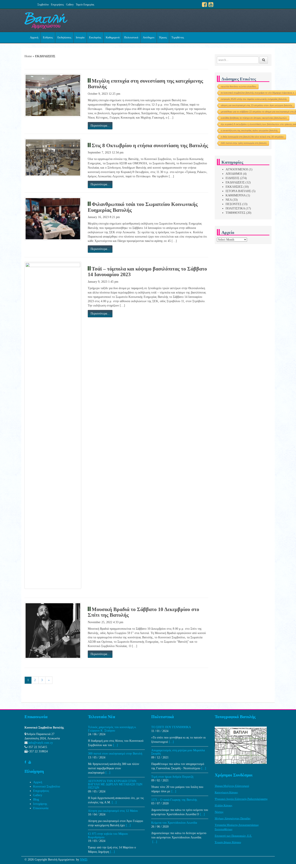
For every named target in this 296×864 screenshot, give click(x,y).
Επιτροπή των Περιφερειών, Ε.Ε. (233, 835)
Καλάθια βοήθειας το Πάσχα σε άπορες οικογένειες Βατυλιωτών (254, 118)
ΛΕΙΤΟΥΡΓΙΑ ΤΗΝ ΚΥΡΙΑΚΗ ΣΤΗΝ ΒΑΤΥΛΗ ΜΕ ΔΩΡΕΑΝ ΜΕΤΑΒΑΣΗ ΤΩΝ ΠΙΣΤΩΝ (115, 784)
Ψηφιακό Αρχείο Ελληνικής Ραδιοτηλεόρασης (241, 798)
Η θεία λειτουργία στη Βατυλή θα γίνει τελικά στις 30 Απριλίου (252, 136)
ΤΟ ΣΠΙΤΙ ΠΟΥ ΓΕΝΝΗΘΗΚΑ (171, 727)
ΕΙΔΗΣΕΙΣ (232, 178)
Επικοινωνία (40, 808)
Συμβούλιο (43, 4)
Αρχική (34, 37)
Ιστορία (80, 37)
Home (28, 56)
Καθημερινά (113, 37)
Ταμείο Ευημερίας (85, 4)
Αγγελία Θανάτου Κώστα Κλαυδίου (238, 86)
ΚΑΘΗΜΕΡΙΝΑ (236, 195)
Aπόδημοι (149, 37)
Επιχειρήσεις (57, 4)
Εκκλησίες (95, 37)
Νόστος (219, 811)
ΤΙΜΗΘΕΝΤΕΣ (235, 212)
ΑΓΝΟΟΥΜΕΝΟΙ (237, 169)
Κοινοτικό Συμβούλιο (46, 786)
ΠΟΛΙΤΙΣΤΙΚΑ (235, 208)
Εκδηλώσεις (64, 37)
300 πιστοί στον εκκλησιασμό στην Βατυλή (115, 753)
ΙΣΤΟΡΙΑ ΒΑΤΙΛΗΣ (238, 191)
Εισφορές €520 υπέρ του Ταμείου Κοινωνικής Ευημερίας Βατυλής (254, 99)
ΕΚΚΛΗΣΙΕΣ (234, 186)
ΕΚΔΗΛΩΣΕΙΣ (235, 182)
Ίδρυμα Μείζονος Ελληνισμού (232, 785)
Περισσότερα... (100, 125)
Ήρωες (163, 37)
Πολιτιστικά (131, 37)
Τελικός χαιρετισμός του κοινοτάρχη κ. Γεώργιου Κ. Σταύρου (112, 728)
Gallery (70, 4)
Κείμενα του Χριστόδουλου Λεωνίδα (174, 822)
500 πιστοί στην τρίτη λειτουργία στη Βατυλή (244, 143)
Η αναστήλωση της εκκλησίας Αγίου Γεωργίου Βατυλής (249, 130)
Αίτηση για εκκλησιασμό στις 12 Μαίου (113, 810)
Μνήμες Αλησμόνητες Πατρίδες (232, 818)
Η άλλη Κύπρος (223, 805)
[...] (115, 745)
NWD (83, 859)
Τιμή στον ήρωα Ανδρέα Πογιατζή (172, 776)
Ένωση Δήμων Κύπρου (228, 842)
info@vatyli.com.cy (40, 742)
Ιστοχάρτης (40, 803)
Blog (36, 799)
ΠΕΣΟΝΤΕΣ (233, 204)
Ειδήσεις (48, 37)
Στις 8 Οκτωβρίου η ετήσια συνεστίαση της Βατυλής (150, 145)
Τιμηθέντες (177, 37)
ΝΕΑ (229, 199)
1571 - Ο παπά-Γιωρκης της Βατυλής (174, 799)
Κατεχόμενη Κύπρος (226, 792)
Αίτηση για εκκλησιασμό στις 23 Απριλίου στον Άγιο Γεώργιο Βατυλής (256, 105)
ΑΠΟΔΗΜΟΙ (234, 173)
